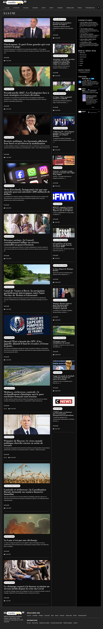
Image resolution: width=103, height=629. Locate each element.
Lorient (81, 63)
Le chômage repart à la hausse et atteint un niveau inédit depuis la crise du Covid (26, 587)
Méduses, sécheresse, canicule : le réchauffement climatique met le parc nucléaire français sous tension (24, 394)
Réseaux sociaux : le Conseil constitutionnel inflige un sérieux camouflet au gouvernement (21, 242)
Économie (35, 7)
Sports (51, 7)
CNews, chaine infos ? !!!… (86, 40)
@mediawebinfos (93, 90)
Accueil (29, 623)
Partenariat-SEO (90, 7)
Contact (75, 623)
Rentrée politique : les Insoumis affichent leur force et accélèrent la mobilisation (25, 142)
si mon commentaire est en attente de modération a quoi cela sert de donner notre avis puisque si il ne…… (89, 31)
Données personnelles (56, 623)
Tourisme (60, 7)
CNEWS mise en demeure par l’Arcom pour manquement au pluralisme (63, 413)
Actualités (16, 7)
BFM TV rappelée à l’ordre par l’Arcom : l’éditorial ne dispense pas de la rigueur (63, 209)
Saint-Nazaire (83, 57)
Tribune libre (70, 7)
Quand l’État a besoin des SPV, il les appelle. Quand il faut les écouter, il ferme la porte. (26, 344)
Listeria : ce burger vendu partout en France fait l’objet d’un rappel (64, 172)
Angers (81, 59)
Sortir (43, 7)
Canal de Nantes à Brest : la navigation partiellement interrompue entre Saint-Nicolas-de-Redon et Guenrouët (24, 293)
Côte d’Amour (83, 54)
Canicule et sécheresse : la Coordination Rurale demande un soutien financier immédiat (25, 492)
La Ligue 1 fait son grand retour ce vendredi (62, 98)
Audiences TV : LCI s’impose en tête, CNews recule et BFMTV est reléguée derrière (63, 133)
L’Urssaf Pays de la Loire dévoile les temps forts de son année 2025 (62, 245)
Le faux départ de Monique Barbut (63, 270)
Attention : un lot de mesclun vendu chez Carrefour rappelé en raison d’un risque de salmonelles (64, 61)
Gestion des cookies (44, 623)
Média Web (82, 52)
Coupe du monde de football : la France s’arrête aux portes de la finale (63, 377)
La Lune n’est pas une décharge (20, 540)
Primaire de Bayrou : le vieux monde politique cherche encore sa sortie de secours (23, 443)
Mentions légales (68, 623)
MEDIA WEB (84, 89)
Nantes (81, 61)
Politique (26, 7)
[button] (99, 8)
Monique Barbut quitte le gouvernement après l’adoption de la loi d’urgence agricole (62, 305)
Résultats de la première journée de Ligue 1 (62, 24)
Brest (81, 65)
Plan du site (35, 623)
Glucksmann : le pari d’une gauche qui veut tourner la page (27, 45)
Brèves (80, 7)
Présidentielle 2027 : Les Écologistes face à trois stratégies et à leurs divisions (26, 94)
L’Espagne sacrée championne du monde (61, 342)
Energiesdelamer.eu (85, 72)
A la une (7, 7)
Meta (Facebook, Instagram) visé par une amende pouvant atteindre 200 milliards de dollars (27, 192)
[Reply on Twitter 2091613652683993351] (83, 107)
